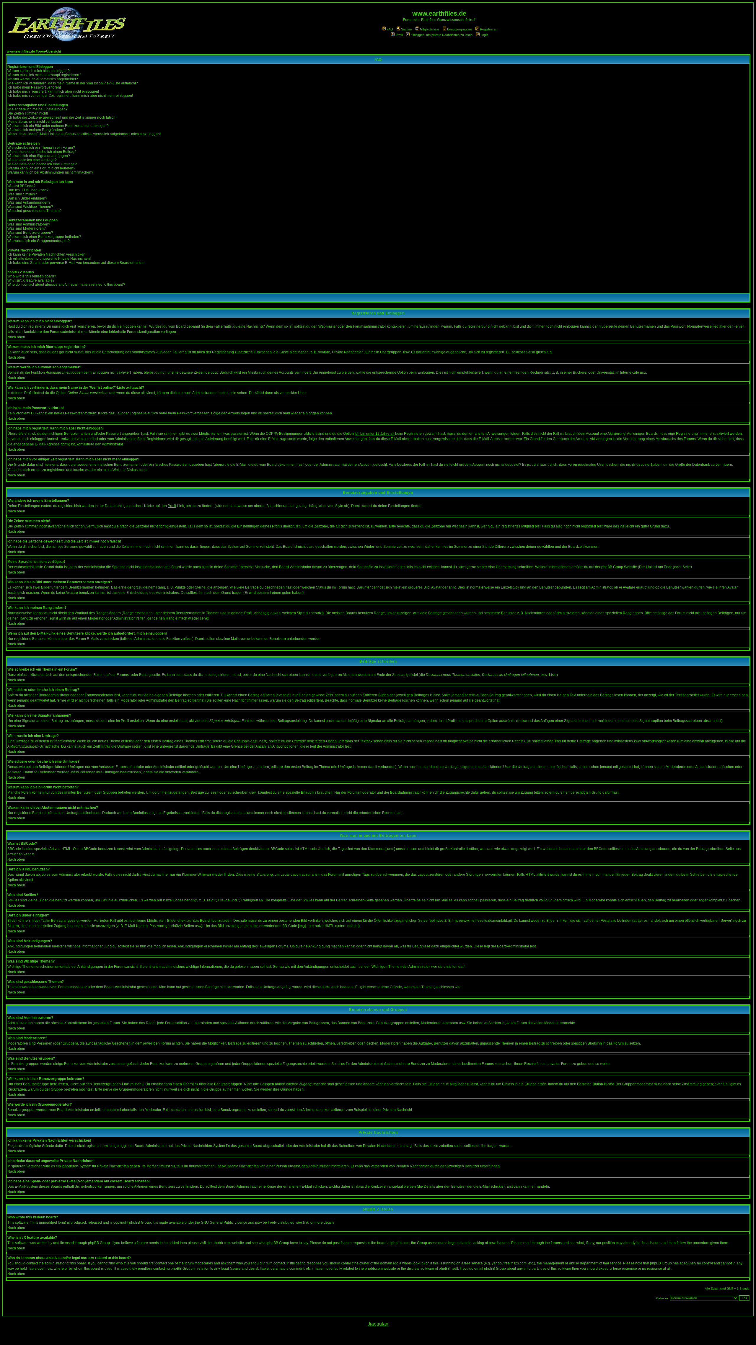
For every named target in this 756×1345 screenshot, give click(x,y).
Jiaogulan (378, 1323)
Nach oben (16, 337)
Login (484, 35)
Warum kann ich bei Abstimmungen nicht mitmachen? (50, 172)
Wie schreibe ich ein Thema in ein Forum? (41, 148)
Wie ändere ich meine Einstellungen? (37, 109)
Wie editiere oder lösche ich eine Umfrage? (42, 164)
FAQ (390, 29)
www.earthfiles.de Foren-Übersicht (34, 51)
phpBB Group (140, 1222)
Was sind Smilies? (22, 194)
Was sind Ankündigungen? (28, 202)
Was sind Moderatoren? (26, 228)
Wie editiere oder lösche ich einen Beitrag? (41, 152)
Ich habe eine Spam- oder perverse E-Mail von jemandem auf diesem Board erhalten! (75, 263)
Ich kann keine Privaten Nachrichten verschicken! (46, 254)
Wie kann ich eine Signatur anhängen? (38, 156)
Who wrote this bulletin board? (31, 276)
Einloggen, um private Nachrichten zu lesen (441, 35)
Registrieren (488, 29)
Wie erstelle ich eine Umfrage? (32, 160)
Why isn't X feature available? (31, 280)
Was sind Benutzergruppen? (30, 233)
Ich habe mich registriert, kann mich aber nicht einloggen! (53, 91)
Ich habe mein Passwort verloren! (34, 87)
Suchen (406, 29)
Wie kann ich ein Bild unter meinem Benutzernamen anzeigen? (58, 126)
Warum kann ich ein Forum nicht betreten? (41, 168)
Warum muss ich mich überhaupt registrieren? (44, 75)
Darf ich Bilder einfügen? (27, 198)
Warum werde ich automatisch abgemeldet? (42, 79)
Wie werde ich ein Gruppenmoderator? (38, 241)
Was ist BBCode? (21, 186)
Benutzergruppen (459, 29)
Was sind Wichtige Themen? (30, 207)
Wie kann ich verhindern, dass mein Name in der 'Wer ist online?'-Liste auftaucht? (72, 83)
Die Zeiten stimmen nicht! (27, 113)
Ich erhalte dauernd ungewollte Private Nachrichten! (49, 258)
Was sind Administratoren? (28, 224)
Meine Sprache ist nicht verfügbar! (34, 122)
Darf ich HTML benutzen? (27, 190)
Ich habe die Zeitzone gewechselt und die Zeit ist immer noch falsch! (61, 117)
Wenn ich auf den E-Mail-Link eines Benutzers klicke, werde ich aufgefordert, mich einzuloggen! (84, 134)
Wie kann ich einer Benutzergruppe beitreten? (44, 237)
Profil (399, 35)
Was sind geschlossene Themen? (34, 211)
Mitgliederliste (429, 29)
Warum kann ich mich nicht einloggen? (38, 71)
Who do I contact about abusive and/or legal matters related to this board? (66, 284)
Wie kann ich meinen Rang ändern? (36, 130)
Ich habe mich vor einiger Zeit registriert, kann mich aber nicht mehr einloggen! (70, 96)
